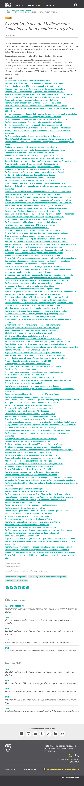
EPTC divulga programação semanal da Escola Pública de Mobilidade (37, 642)
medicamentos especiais (16, 576)
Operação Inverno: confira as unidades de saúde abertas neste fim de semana (40, 691)
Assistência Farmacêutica (16, 580)
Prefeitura (32, 5)
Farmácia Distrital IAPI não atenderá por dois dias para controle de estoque (40, 650)
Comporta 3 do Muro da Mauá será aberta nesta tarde (27, 80)
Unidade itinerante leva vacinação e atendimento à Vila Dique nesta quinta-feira (42, 710)
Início (7, 10)
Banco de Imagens (30, 769)
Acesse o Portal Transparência (63, 769)
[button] (76, 5)
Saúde (8, 18)
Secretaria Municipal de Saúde (22, 10)
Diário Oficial (10, 769)
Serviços (19, 5)
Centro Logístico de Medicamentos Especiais (47, 576)
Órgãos (48, 5)
